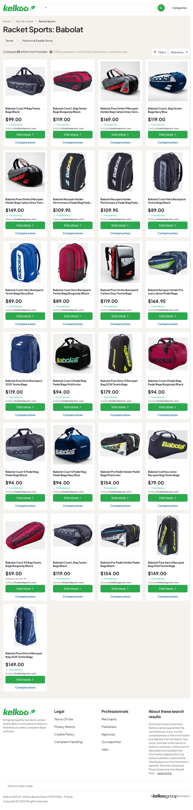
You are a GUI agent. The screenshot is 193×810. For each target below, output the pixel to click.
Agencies (108, 734)
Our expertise (111, 742)
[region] (96, 40)
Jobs (105, 749)
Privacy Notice (64, 727)
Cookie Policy (64, 734)
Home (6, 21)
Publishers (109, 727)
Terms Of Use (63, 719)
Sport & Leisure (24, 21)
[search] (161, 8)
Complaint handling (68, 742)
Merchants (109, 719)
